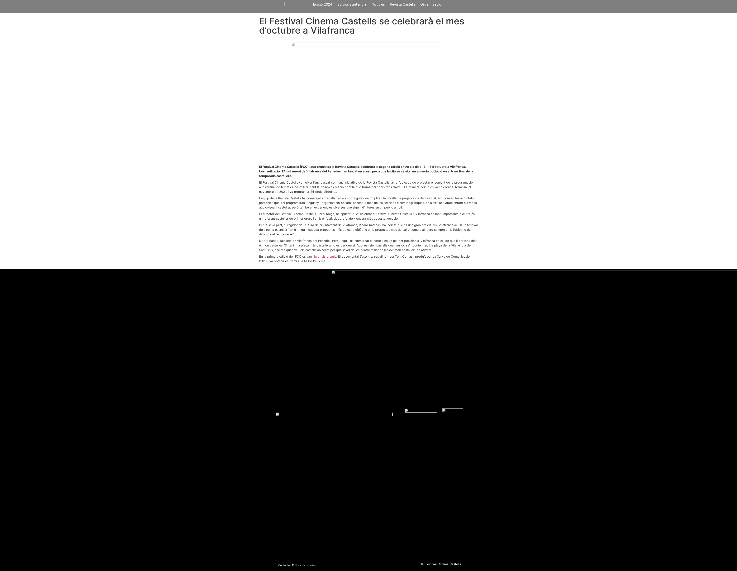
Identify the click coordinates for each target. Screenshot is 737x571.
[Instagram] (368, 565)
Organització (430, 4)
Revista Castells (402, 4)
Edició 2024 (322, 4)
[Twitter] (379, 565)
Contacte (284, 565)
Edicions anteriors (352, 4)
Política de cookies (304, 565)
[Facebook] (358, 565)
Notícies (378, 4)
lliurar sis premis (324, 256)
